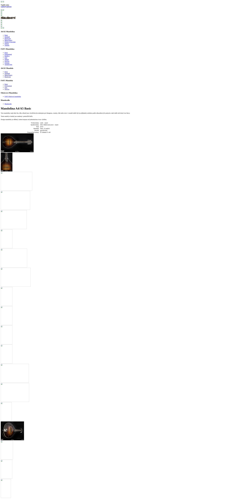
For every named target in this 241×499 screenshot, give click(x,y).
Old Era (7, 61)
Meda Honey (8, 40)
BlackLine (8, 38)
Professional (8, 54)
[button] (17, 151)
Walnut (7, 43)
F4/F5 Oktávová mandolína (13, 96)
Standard (7, 37)
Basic (6, 35)
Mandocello (8, 104)
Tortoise (7, 45)
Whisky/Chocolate (10, 42)
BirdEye (7, 56)
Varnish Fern (8, 64)
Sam (6, 58)
